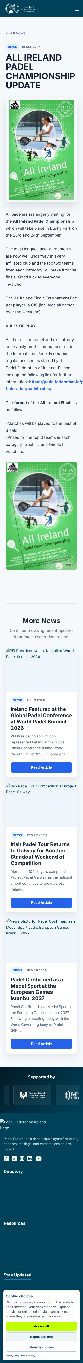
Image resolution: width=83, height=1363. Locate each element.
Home (8, 1183)
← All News (16, 33)
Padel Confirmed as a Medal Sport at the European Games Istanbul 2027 (37, 989)
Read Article (41, 767)
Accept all (41, 1326)
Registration (13, 1263)
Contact (10, 1256)
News (8, 1234)
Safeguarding (14, 1249)
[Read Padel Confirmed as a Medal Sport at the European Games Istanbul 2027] (41, 940)
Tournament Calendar (20, 1211)
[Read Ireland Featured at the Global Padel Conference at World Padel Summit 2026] (41, 670)
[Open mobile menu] (74, 12)
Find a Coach (14, 1197)
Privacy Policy (12, 1356)
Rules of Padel (14, 1242)
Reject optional (41, 1337)
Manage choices (41, 1347)
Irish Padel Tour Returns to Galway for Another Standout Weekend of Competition (40, 853)
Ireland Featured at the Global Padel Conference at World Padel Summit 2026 (41, 718)
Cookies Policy (28, 1356)
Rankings (11, 1204)
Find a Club (12, 1190)
